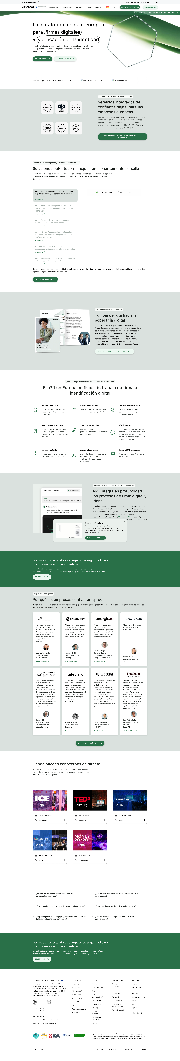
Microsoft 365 (124, 517)
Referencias (67, 7)
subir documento (94, 537)
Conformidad (116, 993)
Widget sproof (77, 991)
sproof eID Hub (77, 998)
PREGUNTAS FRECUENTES (96, 1018)
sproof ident (76, 987)
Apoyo (134, 1008)
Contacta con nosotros (130, 7)
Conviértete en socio (139, 997)
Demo (94, 991)
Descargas (95, 1008)
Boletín (94, 1023)
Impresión (99, 1049)
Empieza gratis (41, 59)
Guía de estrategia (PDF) (97, 996)
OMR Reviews (123, 1036)
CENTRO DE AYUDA (143, 2)
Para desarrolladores (79, 1009)
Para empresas (117, 1000)
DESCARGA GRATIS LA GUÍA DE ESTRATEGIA (113, 351)
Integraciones (76, 1012)
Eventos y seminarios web (97, 1012)
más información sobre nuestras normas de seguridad (121, 137)
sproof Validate (77, 1002)
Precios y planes (97, 984)
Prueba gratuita (150, 7)
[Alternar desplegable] (59, 7)
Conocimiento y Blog (99, 1004)
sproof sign (75, 984)
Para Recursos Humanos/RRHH (117, 1005)
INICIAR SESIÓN (131, 2)
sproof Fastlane (77, 995)
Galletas (144, 1049)
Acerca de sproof (138, 984)
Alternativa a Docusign (116, 985)
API (73, 1005)
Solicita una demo (63, 59)
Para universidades (118, 1010)
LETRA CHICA (113, 1049)
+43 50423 (154, 2)
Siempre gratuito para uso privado (164, 12)
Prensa (134, 1004)
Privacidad (129, 1049)
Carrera (134, 1000)
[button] (110, 7)
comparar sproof (118, 990)
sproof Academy (97, 1000)
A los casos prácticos (88, 743)
